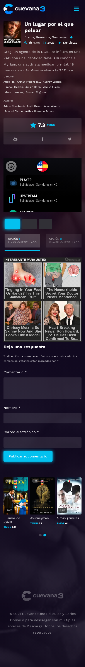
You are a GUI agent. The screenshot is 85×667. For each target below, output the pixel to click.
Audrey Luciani (52, 81)
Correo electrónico (21, 432)
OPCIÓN (22, 240)
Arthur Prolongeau (28, 81)
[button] (40, 535)
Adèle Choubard (13, 106)
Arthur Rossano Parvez (39, 111)
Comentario (15, 372)
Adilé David (34, 106)
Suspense (59, 37)
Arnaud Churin (14, 111)
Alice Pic (8, 81)
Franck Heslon (14, 86)
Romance (43, 37)
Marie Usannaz (14, 92)
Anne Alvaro (51, 106)
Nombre (11, 408)
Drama (29, 37)
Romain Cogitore (36, 92)
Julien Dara (33, 86)
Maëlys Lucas (51, 86)
